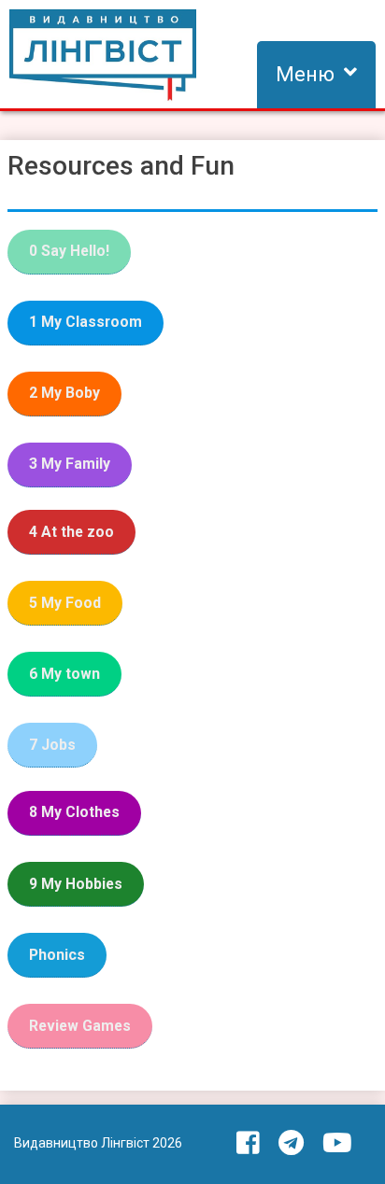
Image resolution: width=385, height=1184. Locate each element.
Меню (305, 74)
